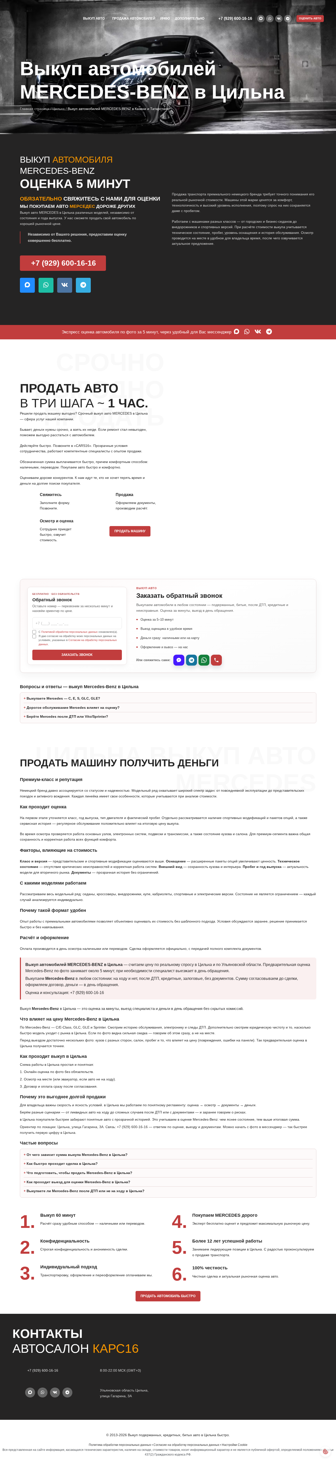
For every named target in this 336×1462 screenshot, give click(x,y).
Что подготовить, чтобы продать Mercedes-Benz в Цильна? (79, 1173)
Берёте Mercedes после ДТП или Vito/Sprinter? (67, 716)
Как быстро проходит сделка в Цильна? (62, 1164)
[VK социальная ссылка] (279, 18)
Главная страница (34, 109)
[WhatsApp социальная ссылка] (270, 18)
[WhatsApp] (203, 660)
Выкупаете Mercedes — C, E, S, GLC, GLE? (63, 698)
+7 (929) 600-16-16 (235, 18)
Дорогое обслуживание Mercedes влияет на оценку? (73, 708)
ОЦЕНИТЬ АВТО (310, 18)
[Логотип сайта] (37, 18)
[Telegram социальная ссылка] (287, 18)
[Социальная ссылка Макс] (261, 18)
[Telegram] (191, 660)
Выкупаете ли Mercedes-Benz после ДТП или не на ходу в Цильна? (85, 1191)
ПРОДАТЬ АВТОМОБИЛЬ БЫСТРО (168, 1296)
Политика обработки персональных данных (120, 1445)
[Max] (178, 660)
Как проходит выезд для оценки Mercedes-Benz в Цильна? (78, 1182)
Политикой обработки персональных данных (69, 631)
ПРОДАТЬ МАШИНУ (129, 531)
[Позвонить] (216, 660)
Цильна (58, 109)
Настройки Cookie (234, 1445)
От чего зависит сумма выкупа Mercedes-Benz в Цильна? (77, 1155)
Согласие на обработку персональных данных (186, 1445)
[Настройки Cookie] (325, 1451)
